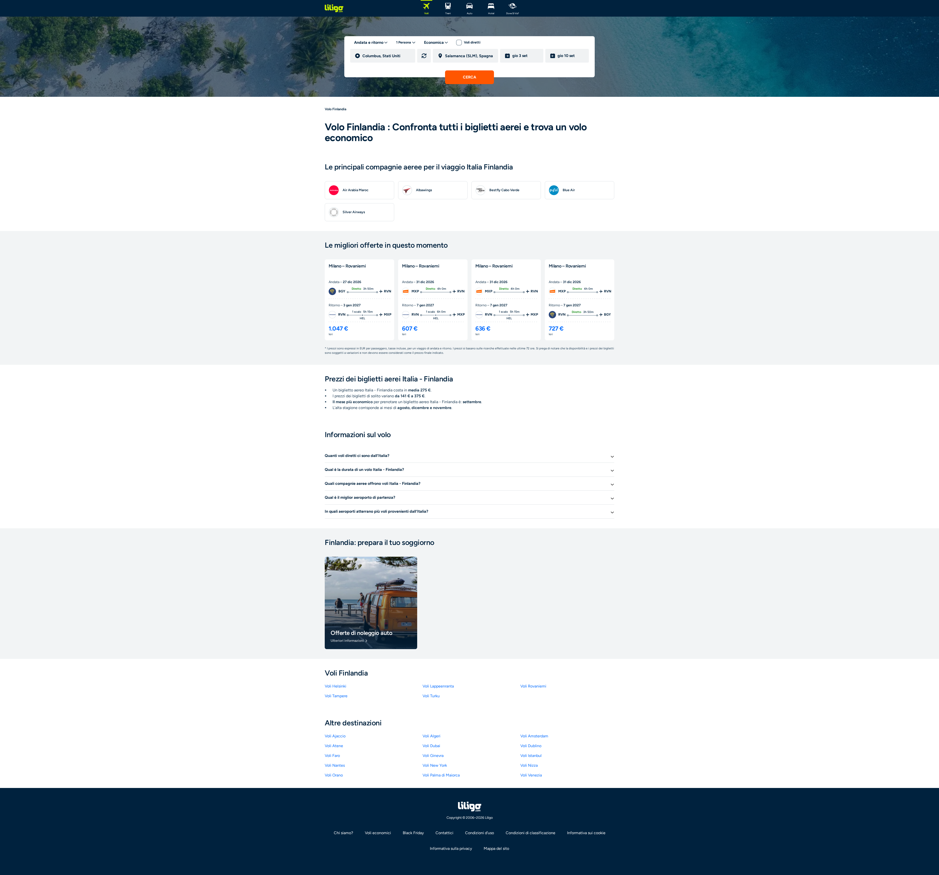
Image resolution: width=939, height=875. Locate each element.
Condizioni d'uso (479, 833)
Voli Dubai (431, 745)
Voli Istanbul (531, 755)
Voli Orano (334, 775)
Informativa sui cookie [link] (586, 833)
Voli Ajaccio (335, 736)
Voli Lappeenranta (438, 686)
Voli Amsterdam (534, 736)
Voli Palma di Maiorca (441, 775)
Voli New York (435, 765)
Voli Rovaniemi (533, 686)
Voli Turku (431, 696)
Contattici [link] (444, 833)
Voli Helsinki (335, 686)
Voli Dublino (530, 745)
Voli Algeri (431, 736)
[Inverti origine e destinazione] (424, 56)
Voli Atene (334, 745)
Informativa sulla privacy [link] (451, 848)
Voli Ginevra (433, 755)
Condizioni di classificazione (530, 833)
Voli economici (378, 833)
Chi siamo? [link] (343, 833)
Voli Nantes (335, 765)
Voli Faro (332, 755)
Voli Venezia (531, 775)
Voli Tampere (336, 696)
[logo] (334, 8)
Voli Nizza (529, 765)
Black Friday (413, 833)
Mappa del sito (496, 848)
